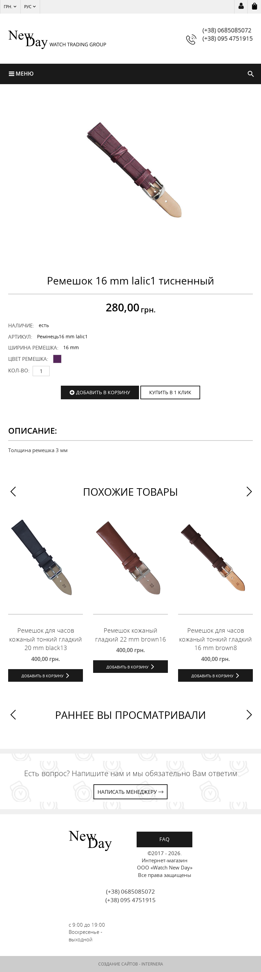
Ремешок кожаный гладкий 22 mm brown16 (130, 634)
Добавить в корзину (103, 392)
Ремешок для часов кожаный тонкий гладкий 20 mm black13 (45, 639)
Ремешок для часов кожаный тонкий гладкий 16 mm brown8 (215, 639)
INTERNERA (152, 964)
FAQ (164, 839)
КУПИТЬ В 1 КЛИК (170, 392)
